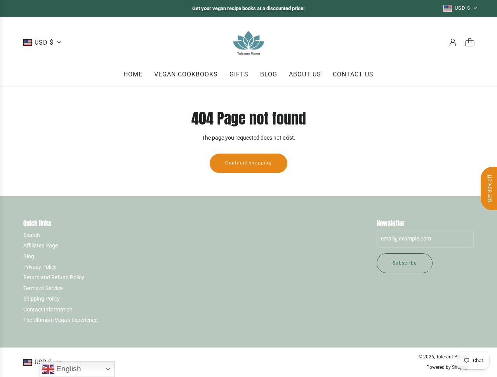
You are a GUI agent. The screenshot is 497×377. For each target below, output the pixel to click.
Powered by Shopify (447, 367)
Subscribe (405, 263)
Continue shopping (248, 163)
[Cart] (469, 42)
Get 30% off (490, 188)
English (67, 369)
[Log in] (452, 42)
